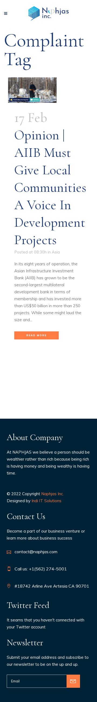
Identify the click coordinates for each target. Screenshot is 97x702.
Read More (36, 335)
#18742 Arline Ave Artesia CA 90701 (52, 586)
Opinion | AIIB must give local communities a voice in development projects (50, 187)
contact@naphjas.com (36, 551)
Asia (56, 252)
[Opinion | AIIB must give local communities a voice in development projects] (48, 90)
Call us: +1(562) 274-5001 (41, 568)
